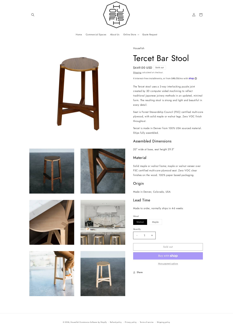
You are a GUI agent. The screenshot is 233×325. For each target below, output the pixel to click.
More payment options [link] (168, 263)
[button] (32, 14)
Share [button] (140, 272)
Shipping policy (163, 322)
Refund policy (116, 322)
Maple (157, 222)
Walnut (141, 222)
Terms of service (147, 322)
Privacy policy (131, 322)
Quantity (137, 229)
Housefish (75, 322)
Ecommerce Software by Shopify (93, 322)
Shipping (137, 72)
